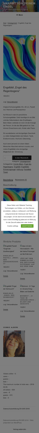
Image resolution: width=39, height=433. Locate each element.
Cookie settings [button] (12, 226)
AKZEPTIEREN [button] (27, 226)
